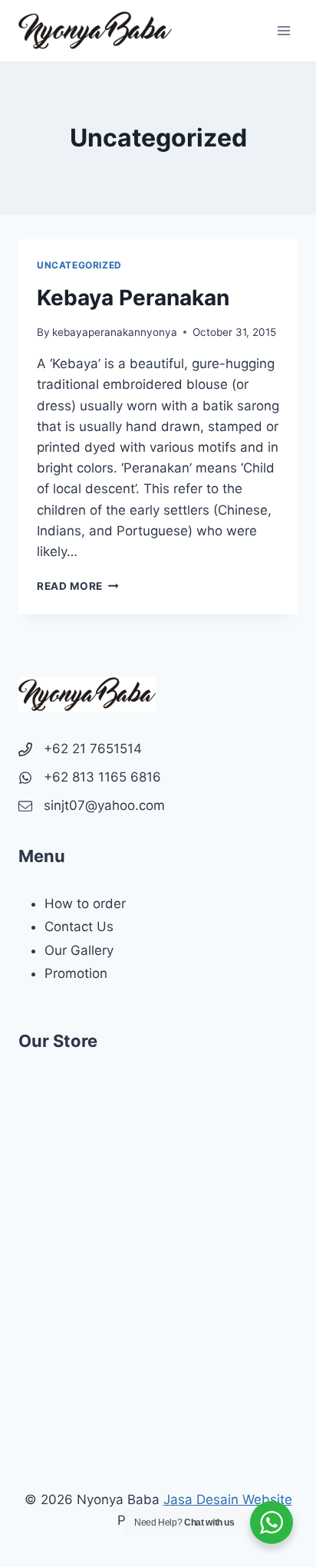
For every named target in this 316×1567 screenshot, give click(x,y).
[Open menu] (283, 30)
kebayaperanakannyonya (114, 332)
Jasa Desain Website (227, 1499)
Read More (78, 586)
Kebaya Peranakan (133, 298)
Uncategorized (79, 265)
